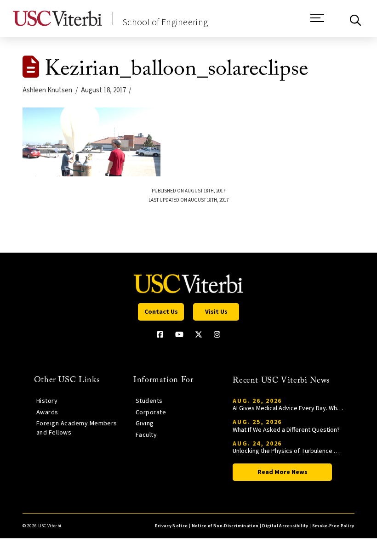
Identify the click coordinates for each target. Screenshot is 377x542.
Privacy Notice (171, 526)
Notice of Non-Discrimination (225, 526)
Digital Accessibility (285, 526)
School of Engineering (165, 22)
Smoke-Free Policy (333, 526)
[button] (317, 22)
